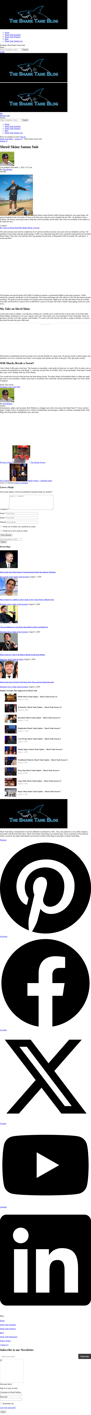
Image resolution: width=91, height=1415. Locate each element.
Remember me (8, 1404)
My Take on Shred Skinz (9, 228)
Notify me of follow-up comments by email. (19, 527)
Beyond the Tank (6, 577)
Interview (3, 659)
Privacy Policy (5, 1341)
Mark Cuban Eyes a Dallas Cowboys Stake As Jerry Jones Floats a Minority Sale (27, 600)
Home (2, 1321)
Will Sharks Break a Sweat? (29, 228)
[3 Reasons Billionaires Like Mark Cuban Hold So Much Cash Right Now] (9, 622)
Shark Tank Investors (21, 577)
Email (3, 518)
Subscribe (84, 1356)
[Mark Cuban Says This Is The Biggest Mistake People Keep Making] (9, 650)
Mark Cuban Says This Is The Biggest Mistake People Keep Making (22, 655)
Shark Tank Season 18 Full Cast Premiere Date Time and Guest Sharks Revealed (27, 682)
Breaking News (6, 604)
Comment (4, 509)
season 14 (3, 141)
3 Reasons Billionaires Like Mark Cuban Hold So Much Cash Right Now (24, 627)
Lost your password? (8, 1408)
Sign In (23, 137)
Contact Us (4, 1345)
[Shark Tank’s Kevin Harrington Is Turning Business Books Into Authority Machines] (9, 567)
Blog (2, 1333)
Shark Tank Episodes (8, 1325)
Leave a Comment (21, 483)
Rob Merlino (7, 169)
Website (3, 522)
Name (3, 513)
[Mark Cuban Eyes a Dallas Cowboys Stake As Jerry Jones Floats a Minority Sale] (9, 595)
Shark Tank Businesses (8, 1337)
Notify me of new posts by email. (15, 531)
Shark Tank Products (8, 1329)
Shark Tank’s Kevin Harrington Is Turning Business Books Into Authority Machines (28, 572)
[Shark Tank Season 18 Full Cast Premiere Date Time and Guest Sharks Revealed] (9, 678)
